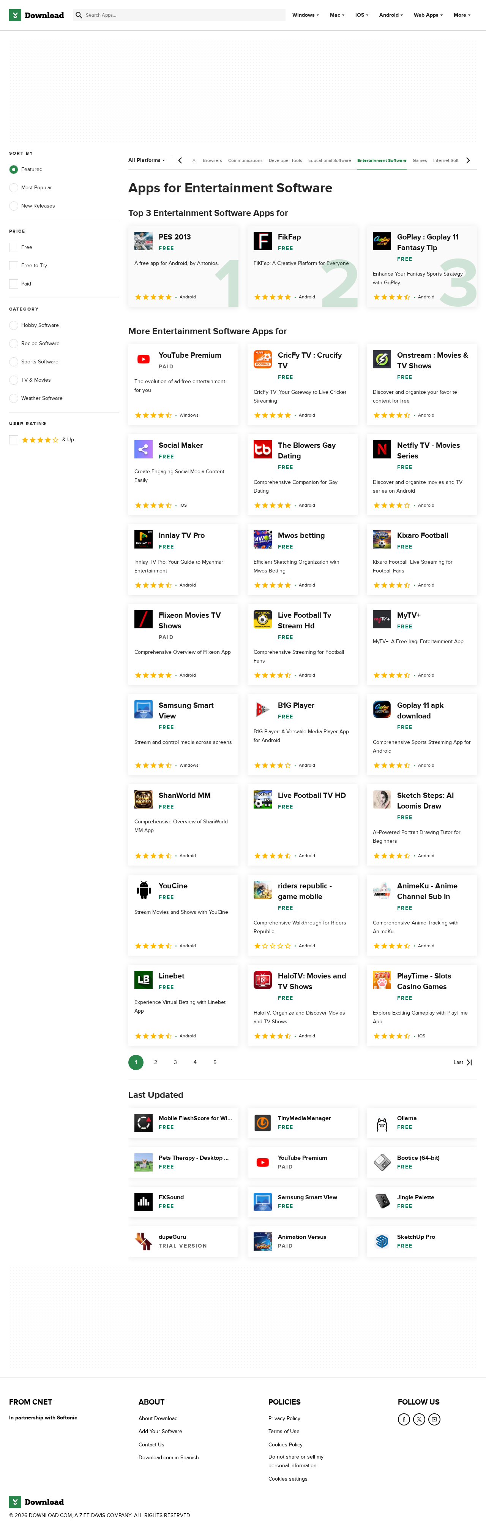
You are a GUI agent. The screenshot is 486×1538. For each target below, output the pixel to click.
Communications (245, 160)
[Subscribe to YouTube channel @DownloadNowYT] (434, 1419)
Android (389, 15)
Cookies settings (288, 1478)
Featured (32, 169)
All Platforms (144, 160)
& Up (68, 439)
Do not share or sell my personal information (295, 1461)
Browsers (212, 160)
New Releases (38, 206)
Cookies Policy (285, 1444)
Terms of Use (284, 1431)
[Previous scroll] (180, 160)
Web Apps (426, 15)
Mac (335, 15)
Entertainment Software (382, 160)
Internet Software (451, 160)
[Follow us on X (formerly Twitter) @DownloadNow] (419, 1419)
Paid (26, 284)
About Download (158, 1418)
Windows (303, 15)
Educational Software (329, 160)
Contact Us (151, 1444)
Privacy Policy (284, 1418)
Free (26, 247)
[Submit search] (79, 15)
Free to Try (34, 265)
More (460, 15)
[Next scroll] (468, 160)
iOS (359, 15)
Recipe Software (40, 343)
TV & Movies (36, 380)
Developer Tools (285, 160)
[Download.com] (36, 15)
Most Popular (36, 187)
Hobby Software (40, 325)
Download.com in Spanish (169, 1457)
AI (195, 160)
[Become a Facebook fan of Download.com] (404, 1419)
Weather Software (42, 398)
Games (420, 160)
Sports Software (39, 361)
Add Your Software (160, 1431)
